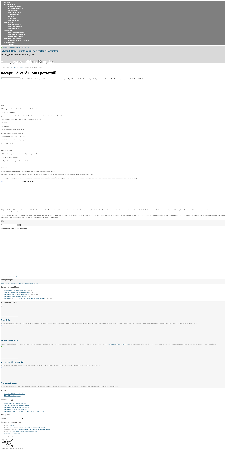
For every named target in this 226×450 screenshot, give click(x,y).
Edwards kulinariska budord (16, 34)
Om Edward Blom (9, 4)
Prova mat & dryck (9, 383)
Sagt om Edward (13, 10)
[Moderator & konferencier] (9, 358)
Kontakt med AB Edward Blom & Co (18, 40)
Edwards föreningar (14, 20)
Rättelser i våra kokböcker (15, 36)
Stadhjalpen (7, 434)
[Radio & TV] (9, 316)
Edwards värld (8, 22)
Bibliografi (11, 16)
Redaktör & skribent (9, 340)
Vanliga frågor (12, 18)
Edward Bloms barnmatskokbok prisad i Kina (24, 432)
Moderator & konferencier (12, 362)
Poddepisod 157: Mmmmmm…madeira (15, 296)
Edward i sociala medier (15, 26)
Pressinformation (9, 42)
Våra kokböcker (9, 30)
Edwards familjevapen (14, 24)
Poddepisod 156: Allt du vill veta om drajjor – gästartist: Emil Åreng (24, 298)
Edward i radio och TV (14, 12)
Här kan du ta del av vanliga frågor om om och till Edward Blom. (19, 283)
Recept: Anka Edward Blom (16, 32)
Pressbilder (11, 44)
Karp (12, 426)
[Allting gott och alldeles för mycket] (15, 47)
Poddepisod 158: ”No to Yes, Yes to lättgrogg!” (17, 294)
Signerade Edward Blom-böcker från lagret (16, 292)
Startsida (7, 2)
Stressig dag (17, 434)
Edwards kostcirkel (13, 28)
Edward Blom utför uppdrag (12, 38)
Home (10, 68)
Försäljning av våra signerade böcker (15, 290)
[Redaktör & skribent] (9, 337)
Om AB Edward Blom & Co (15, 8)
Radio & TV (5, 320)
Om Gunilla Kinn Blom (14, 6)
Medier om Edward (13, 14)
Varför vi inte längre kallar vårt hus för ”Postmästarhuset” (28, 428)
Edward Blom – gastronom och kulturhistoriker (29, 51)
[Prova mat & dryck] (9, 379)
